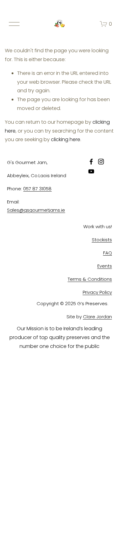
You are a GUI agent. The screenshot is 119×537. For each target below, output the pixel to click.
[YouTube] (91, 171)
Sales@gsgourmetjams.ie (36, 210)
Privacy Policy (97, 292)
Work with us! (97, 226)
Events (104, 266)
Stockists (102, 239)
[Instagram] (101, 162)
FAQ (107, 253)
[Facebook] (91, 162)
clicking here (65, 139)
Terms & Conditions (90, 279)
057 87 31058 (37, 188)
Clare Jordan (97, 316)
